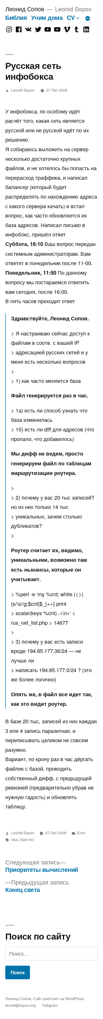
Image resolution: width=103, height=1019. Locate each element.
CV (71, 17)
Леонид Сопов (24, 9)
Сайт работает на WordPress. (59, 998)
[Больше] (88, 18)
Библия (16, 17)
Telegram (50, 1005)
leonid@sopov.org (20, 1005)
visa (14, 839)
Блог (81, 832)
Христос (27, 839)
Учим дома (47, 17)
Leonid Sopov (22, 90)
